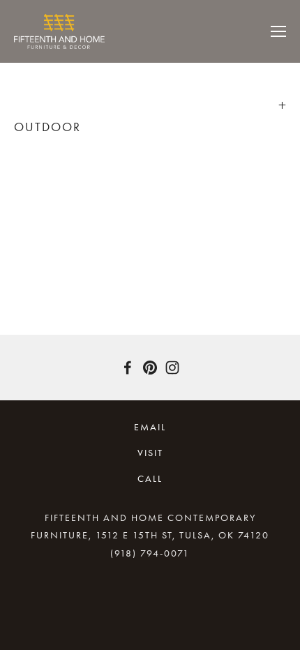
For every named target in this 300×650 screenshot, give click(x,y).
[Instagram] (172, 368)
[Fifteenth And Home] (150, 368)
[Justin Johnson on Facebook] (128, 368)
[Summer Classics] (48, 193)
